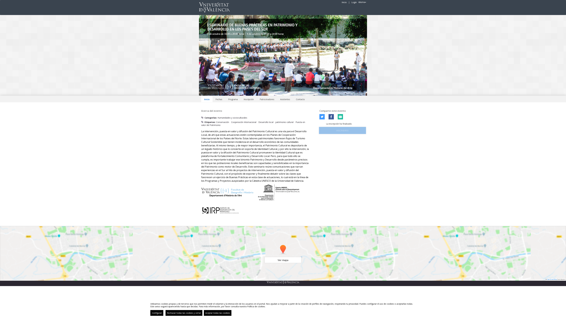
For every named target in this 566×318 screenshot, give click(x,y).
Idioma (361, 2)
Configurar (157, 313)
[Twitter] (322, 116)
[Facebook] (331, 116)
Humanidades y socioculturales (232, 117)
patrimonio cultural (284, 122)
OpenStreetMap (552, 279)
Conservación (222, 122)
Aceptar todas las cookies (217, 313)
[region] (283, 308)
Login (354, 2)
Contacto (300, 99)
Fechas (218, 99)
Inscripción (249, 99)
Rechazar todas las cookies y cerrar (184, 313)
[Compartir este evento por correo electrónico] (340, 116)
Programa (233, 99)
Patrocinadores (267, 99)
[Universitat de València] (283, 282)
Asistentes (285, 99)
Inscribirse (342, 130)
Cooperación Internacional (243, 122)
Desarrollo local (265, 122)
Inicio (344, 2)
